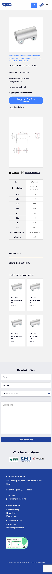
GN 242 (20, 81)
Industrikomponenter (22, 56)
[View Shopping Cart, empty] (40, 6)
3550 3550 (11, 495)
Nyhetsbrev (11, 513)
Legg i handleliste (16, 107)
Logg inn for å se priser (26, 100)
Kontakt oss (11, 516)
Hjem (11, 56)
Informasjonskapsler (15, 527)
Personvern (11, 524)
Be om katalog (12, 509)
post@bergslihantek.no (16, 498)
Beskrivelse (15, 253)
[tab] (26, 253)
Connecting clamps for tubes (26, 58)
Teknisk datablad (32, 172)
